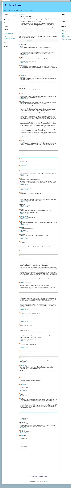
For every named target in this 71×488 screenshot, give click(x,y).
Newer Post (20, 471)
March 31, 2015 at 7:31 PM (24, 347)
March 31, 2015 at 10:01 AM (24, 175)
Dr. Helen (63, 35)
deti (20, 178)
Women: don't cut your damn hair (9, 36)
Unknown (21, 101)
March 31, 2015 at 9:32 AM (24, 162)
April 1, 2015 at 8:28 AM (23, 390)
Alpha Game (12, 5)
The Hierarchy (64, 15)
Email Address (6, 26)
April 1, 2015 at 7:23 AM (23, 381)
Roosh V (63, 30)
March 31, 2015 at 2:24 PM (24, 309)
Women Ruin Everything (29, 41)
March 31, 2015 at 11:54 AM (24, 238)
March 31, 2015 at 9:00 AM (24, 85)
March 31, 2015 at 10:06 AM (24, 184)
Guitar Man (21, 377)
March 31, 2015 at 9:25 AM (24, 137)
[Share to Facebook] (30, 40)
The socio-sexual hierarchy (9, 33)
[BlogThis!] (28, 40)
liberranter (21, 227)
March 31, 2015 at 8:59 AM (24, 72)
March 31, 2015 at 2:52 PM (24, 340)
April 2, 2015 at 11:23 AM (23, 419)
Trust (20, 57)
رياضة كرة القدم (22, 442)
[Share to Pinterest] (31, 40)
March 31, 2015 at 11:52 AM (24, 231)
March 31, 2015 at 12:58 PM (24, 258)
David (20, 46)
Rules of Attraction (23, 41)
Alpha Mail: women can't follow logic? (10, 38)
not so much (45, 19)
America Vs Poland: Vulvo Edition (66, 39)
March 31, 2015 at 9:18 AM (24, 98)
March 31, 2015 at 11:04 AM (24, 213)
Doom (21, 398)
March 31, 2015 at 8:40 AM (24, 62)
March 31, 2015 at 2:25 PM (24, 316)
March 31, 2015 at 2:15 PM (24, 291)
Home (39, 471)
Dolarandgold (22, 435)
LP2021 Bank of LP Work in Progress (25, 282)
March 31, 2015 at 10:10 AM (24, 189)
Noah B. (21, 209)
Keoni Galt (63, 33)
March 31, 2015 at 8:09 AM (24, 54)
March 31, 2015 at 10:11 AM (24, 201)
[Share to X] (29, 40)
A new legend (64, 23)
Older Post (56, 471)
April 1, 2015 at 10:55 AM (23, 395)
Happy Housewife (22, 65)
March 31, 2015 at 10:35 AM (24, 206)
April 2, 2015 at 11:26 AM (23, 427)
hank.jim (21, 255)
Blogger (46, 481)
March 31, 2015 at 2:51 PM (24, 321)
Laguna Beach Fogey (23, 75)
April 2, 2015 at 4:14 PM (23, 432)
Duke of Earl (21, 430)
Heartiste (63, 38)
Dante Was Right (64, 34)
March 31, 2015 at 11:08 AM (24, 218)
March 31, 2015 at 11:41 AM (24, 224)
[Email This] (27, 40)
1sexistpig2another (22, 324)
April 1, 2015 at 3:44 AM (23, 362)
